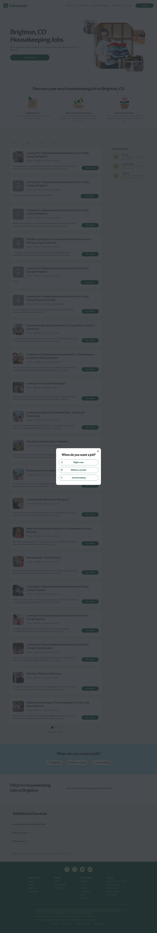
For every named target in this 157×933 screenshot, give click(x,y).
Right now (78, 462)
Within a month (78, 470)
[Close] (98, 451)
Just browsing (79, 477)
